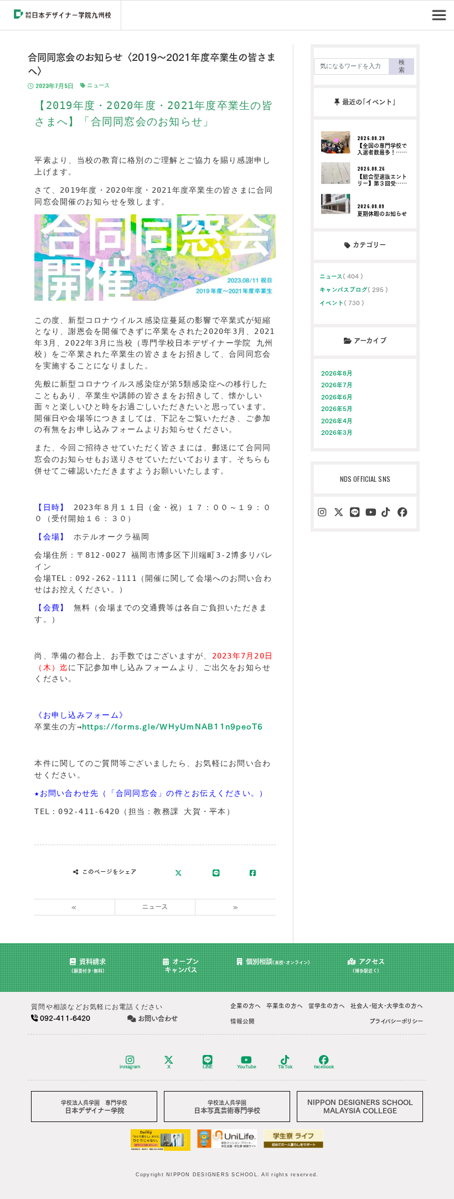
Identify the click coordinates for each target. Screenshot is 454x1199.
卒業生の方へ (284, 1005)
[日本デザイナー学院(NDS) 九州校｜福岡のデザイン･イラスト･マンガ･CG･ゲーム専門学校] (62, 16)
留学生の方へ (326, 1005)
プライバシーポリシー (396, 1021)
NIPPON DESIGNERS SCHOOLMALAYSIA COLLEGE (360, 1106)
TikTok (285, 1066)
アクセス (369, 965)
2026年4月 (337, 421)
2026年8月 (337, 373)
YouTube (246, 1066)
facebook (324, 1066)
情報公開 (242, 1021)
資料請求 (88, 965)
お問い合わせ (158, 1018)
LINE (208, 1066)
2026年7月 (337, 385)
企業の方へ (245, 1005)
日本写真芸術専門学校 (227, 1107)
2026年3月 (337, 432)
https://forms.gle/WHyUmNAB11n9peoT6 (173, 726)
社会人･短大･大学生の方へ (386, 1005)
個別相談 (278, 961)
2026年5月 (337, 408)
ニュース (97, 85)
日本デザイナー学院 (94, 1107)
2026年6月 (337, 397)
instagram (130, 1066)
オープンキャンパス (181, 965)
